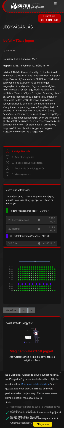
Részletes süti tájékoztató (35, 384)
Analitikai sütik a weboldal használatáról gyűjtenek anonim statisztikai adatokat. (36, 413)
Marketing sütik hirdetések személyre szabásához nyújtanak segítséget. (36, 419)
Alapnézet (11, 310)
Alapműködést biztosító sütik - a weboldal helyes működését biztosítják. (35, 407)
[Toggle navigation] (55, 4)
